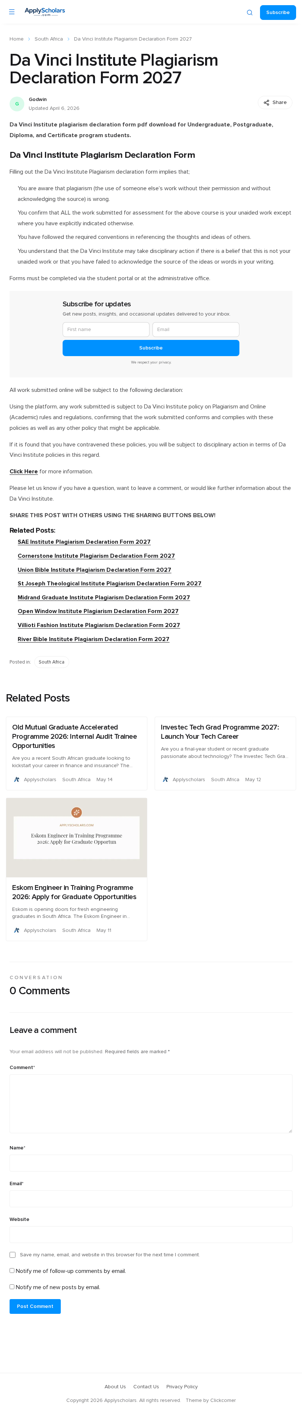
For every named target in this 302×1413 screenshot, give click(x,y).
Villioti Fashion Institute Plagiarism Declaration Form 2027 (99, 625)
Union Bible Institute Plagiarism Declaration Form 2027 (94, 570)
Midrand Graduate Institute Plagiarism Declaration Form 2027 (104, 597)
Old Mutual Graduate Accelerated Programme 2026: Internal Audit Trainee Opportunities (74, 736)
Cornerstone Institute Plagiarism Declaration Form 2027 (96, 556)
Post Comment (35, 1306)
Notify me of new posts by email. (58, 1287)
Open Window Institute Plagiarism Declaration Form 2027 (98, 611)
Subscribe (278, 12)
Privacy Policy (182, 1386)
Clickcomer (223, 1400)
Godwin (38, 99)
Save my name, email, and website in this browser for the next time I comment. (110, 1254)
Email (17, 1183)
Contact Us (146, 1386)
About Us (115, 1386)
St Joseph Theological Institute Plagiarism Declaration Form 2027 (109, 583)
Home (17, 39)
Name (17, 1148)
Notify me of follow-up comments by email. (71, 1271)
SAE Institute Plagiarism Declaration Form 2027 (84, 542)
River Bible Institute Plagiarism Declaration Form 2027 (93, 639)
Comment (22, 1067)
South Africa (49, 39)
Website (19, 1219)
